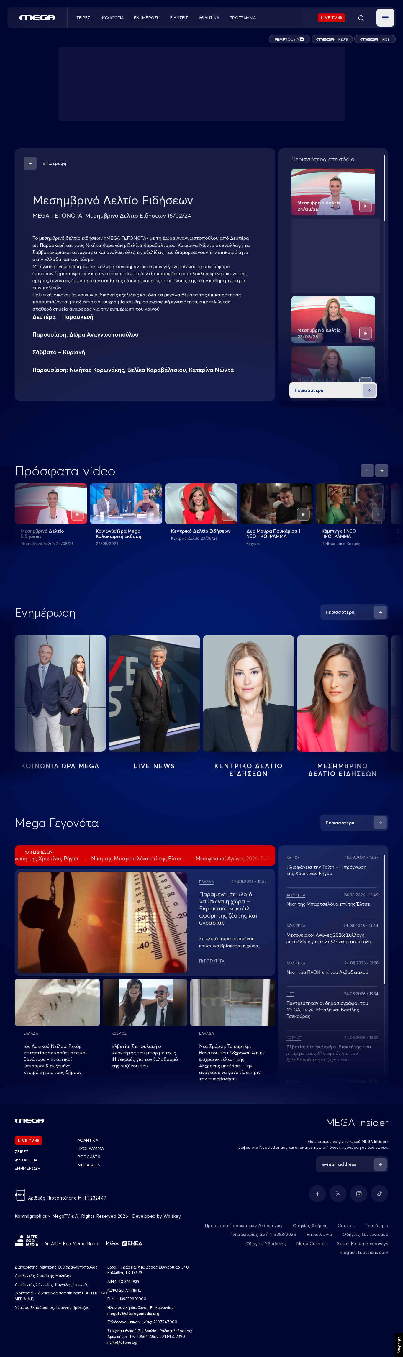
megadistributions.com (364, 1252)
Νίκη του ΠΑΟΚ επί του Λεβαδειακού (327, 972)
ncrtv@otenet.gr (122, 1342)
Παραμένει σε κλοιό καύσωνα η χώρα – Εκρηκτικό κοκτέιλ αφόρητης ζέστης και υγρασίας (228, 908)
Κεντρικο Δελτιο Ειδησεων (248, 770)
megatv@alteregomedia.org (133, 1313)
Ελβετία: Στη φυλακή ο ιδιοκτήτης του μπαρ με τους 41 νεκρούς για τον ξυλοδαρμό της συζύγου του (328, 1053)
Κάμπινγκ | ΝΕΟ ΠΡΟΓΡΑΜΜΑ (339, 533)
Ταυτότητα (376, 1225)
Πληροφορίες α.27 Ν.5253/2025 (263, 1234)
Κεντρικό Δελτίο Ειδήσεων (201, 531)
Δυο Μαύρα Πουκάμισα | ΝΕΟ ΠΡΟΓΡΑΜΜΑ (273, 533)
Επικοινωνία (319, 1234)
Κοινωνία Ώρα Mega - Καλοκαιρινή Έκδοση (120, 533)
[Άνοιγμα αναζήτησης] (361, 18)
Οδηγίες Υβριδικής (266, 1243)
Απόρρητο (399, 1344)
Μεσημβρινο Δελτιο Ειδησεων (342, 770)
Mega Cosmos (311, 1243)
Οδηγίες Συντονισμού (365, 1234)
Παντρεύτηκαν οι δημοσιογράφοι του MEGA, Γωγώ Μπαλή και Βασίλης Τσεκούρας (327, 1009)
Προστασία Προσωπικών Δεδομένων (244, 1225)
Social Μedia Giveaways (362, 1243)
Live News (155, 766)
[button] (385, 18)
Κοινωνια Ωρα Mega (60, 766)
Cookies (346, 1225)
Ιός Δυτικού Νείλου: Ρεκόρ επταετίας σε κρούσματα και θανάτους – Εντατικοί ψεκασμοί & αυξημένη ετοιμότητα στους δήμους (55, 1059)
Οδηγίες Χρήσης (310, 1225)
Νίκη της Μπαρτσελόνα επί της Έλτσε (328, 904)
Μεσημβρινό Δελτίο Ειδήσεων (42, 533)
